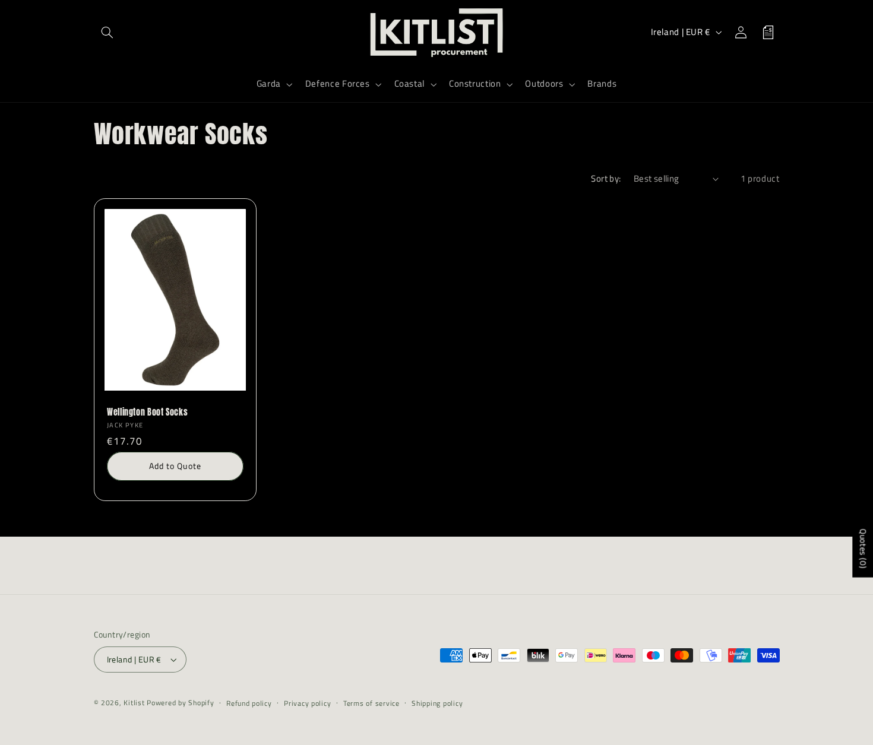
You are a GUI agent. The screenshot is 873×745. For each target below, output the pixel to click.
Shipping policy (437, 703)
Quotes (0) (863, 548)
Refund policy (249, 703)
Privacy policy (307, 703)
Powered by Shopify (180, 703)
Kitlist (135, 703)
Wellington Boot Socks (147, 412)
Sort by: (606, 178)
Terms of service (371, 703)
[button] (107, 32)
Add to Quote (175, 465)
